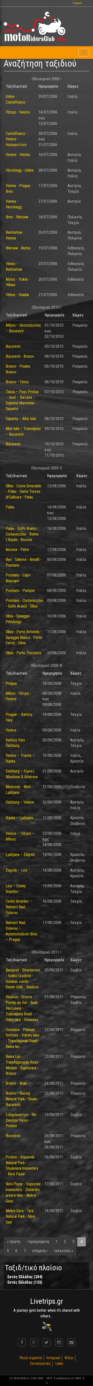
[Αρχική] (35, 26)
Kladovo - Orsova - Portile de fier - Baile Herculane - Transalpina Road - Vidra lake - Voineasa (22, 1008)
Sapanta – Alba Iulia (21, 418)
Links (59, 1363)
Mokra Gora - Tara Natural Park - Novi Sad (20, 1216)
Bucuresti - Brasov (20, 356)
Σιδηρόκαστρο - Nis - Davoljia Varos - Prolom (22, 1120)
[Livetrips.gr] (47, 1326)
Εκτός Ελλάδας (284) (24, 1276)
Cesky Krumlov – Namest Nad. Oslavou (19, 907)
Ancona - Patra (17, 549)
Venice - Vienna (18, 154)
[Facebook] (22, 1343)
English (77, 3)
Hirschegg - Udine (19, 170)
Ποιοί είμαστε (30, 1357)
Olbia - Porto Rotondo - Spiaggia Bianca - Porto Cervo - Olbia (24, 637)
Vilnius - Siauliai (17, 294)
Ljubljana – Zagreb (20, 854)
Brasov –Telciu (17, 382)
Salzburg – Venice (20, 802)
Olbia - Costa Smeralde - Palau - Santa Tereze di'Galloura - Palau (23, 492)
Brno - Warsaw (17, 217)
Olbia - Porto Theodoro (23, 653)
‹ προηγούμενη (38, 1241)
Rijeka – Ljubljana (19, 817)
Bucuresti (13, 346)
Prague (11, 683)
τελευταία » (63, 1250)
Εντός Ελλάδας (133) (24, 1282)
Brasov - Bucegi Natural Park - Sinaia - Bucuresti (22, 1099)
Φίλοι (69, 1357)
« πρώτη (13, 1241)
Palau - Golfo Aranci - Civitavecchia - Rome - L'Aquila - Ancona (23, 534)
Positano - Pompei (20, 590)
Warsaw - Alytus (18, 248)
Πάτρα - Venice (18, 112)
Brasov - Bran (16, 1083)
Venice (11, 730)
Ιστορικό (53, 1357)
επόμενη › (40, 1250)
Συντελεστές (40, 1363)
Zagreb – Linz (17, 870)
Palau (10, 507)
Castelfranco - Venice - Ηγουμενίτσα (17, 139)
